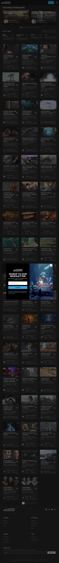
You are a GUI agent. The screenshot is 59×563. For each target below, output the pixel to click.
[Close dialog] (51, 265)
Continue (17, 287)
